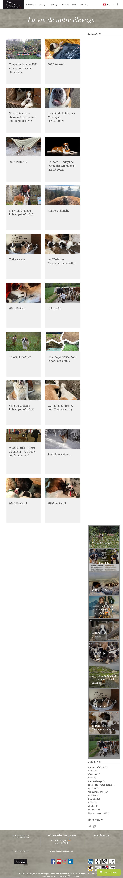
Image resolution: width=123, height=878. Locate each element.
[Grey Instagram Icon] (95, 827)
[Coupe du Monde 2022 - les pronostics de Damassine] (23, 49)
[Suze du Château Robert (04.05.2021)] (23, 390)
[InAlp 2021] (62, 293)
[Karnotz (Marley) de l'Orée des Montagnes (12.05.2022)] (62, 146)
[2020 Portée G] (62, 488)
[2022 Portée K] (23, 146)
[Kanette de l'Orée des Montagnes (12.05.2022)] (62, 98)
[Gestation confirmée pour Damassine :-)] (62, 390)
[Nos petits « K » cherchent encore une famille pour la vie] (23, 98)
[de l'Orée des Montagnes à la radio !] (62, 244)
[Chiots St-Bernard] (23, 341)
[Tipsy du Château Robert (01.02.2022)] (23, 195)
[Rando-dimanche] (62, 195)
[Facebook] (53, 861)
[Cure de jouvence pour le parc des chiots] (62, 341)
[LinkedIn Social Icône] (70, 861)
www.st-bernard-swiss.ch (57, 876)
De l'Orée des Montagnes (61, 835)
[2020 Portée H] (23, 488)
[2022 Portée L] (62, 49)
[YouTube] (59, 861)
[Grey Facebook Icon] (117, 4)
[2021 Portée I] (23, 293)
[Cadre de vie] (23, 244)
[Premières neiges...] (62, 439)
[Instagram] (64, 861)
